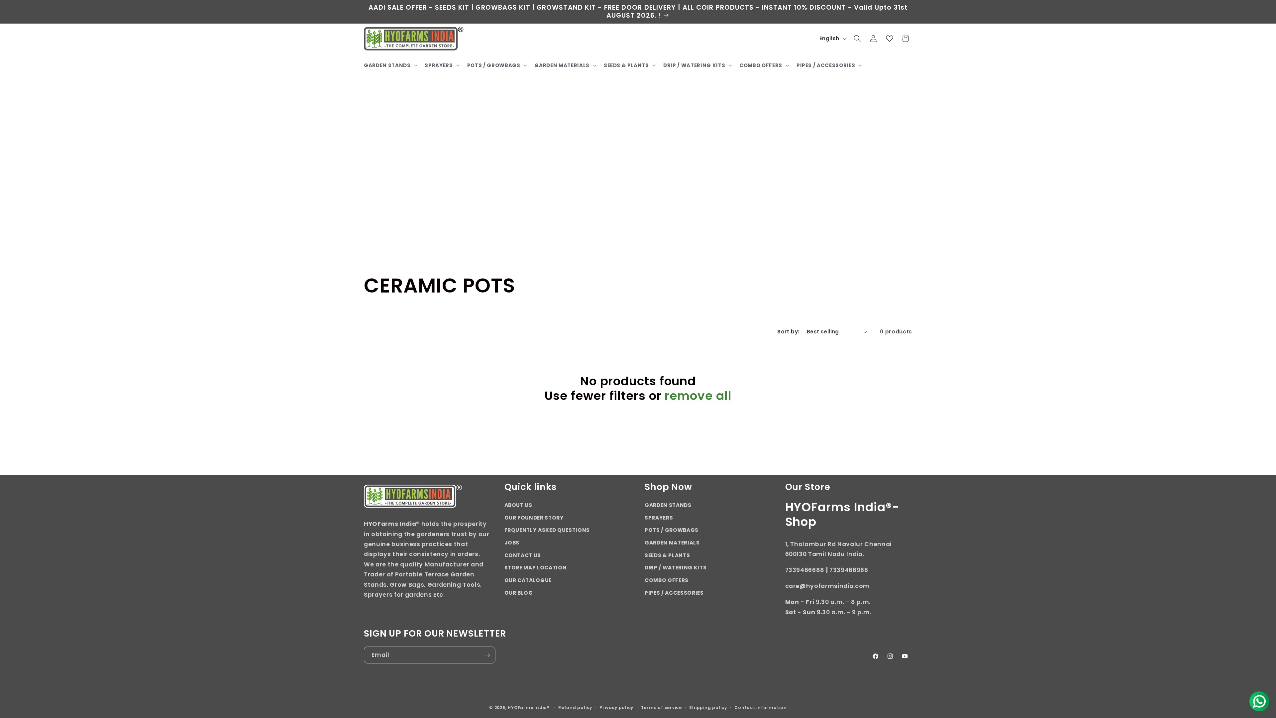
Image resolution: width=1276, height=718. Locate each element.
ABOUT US (518, 505)
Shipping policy (708, 707)
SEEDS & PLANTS (667, 555)
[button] (390, 65)
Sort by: (788, 331)
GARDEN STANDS (668, 505)
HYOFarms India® (529, 707)
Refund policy (575, 707)
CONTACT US (522, 555)
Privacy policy (616, 707)
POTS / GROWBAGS (671, 530)
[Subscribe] (487, 655)
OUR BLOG (518, 592)
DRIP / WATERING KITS (675, 567)
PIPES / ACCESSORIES (674, 592)
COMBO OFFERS (667, 580)
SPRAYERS (659, 517)
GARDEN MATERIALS (672, 542)
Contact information (760, 707)
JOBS (512, 542)
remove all (698, 395)
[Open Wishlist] (890, 39)
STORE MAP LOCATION (535, 567)
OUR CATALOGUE (528, 580)
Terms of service (661, 707)
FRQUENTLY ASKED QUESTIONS (547, 530)
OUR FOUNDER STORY (534, 517)
